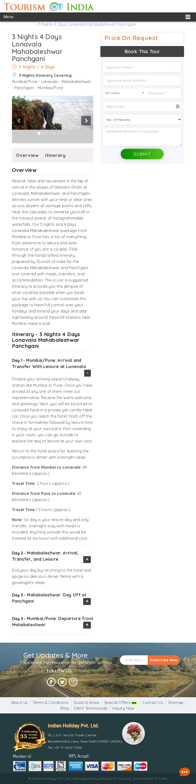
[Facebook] (51, 682)
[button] (12, 119)
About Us (19, 702)
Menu (9, 17)
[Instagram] (73, 682)
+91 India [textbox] (112, 93)
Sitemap (176, 702)
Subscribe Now (164, 660)
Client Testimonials (91, 708)
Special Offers (117, 702)
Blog (64, 708)
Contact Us (152, 702)
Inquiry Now (123, 708)
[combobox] (124, 93)
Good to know (86, 702)
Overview (27, 155)
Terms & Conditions (50, 702)
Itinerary (55, 155)
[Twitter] (62, 682)
